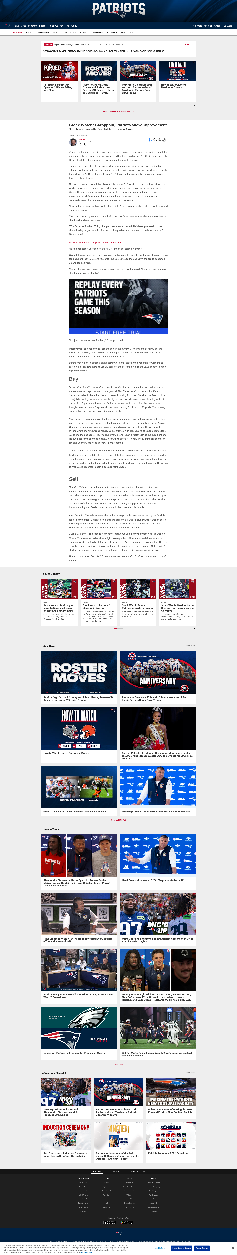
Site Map (83, 1211)
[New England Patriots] (118, 1234)
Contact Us (154, 1211)
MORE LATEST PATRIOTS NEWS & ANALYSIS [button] (118, 111)
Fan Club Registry (154, 1187)
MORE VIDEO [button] (118, 1064)
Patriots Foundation (83, 1199)
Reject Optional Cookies (181, 1248)
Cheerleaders (83, 1207)
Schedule (106, 1203)
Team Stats (106, 1195)
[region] (118, 1248)
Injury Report (106, 1191)
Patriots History (83, 1203)
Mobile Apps (154, 1199)
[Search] (193, 25)
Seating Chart (129, 1199)
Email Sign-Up (154, 1191)
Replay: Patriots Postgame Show (67, 44)
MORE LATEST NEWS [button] (118, 820)
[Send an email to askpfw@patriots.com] (84, 144)
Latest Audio (83, 1191)
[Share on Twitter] (155, 142)
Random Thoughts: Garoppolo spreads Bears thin (95, 242)
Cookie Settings (161, 1248)
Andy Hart (82, 139)
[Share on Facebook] (150, 142)
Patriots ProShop (154, 1183)
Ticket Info (129, 1183)
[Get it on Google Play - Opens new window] (127, 1224)
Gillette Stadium (129, 1203)
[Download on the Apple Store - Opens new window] (110, 1223)
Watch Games (129, 1207)
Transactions (106, 1199)
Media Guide (154, 1203)
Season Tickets (129, 1191)
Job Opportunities (154, 1207)
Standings (106, 1207)
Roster (106, 1183)
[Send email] (159, 142)
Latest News (83, 1183)
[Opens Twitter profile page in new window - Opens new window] (80, 144)
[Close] (233, 1248)
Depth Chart (107, 1187)
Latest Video (83, 1187)
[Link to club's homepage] (7, 26)
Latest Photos (83, 1195)
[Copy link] (164, 140)
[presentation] (195, 105)
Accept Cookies (202, 1248)
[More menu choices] (80, 26)
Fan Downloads (154, 1195)
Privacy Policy (86, 1252)
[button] (112, 105)
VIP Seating (129, 1195)
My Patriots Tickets (129, 1187)
